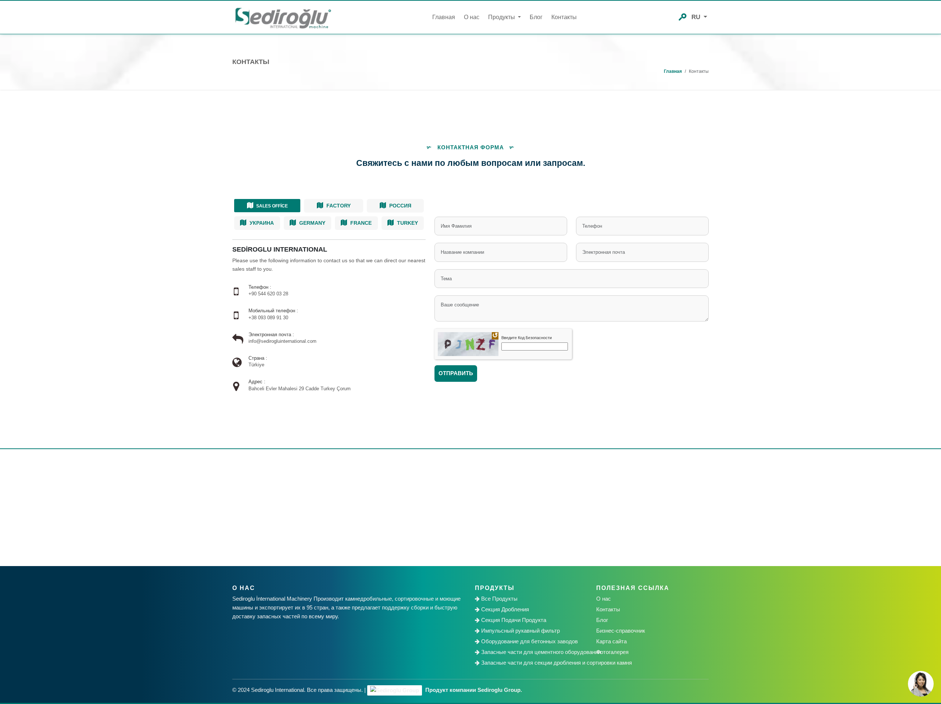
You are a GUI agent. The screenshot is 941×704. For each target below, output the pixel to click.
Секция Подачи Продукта (513, 620)
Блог (536, 17)
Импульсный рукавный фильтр (520, 630)
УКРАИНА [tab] (261, 223)
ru (696, 17)
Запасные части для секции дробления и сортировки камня (533, 662)
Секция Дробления (504, 609)
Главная (443, 17)
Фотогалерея (612, 652)
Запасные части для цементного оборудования (533, 652)
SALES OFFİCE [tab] (271, 206)
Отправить (456, 373)
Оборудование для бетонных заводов (529, 641)
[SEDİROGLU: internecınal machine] (283, 17)
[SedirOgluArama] (682, 16)
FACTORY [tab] (338, 206)
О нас (471, 17)
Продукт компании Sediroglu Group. (473, 690)
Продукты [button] (502, 17)
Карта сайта (611, 641)
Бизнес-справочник (620, 630)
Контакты (564, 17)
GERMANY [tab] (311, 223)
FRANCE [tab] (360, 223)
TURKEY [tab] (407, 223)
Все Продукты (499, 598)
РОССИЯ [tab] (399, 206)
